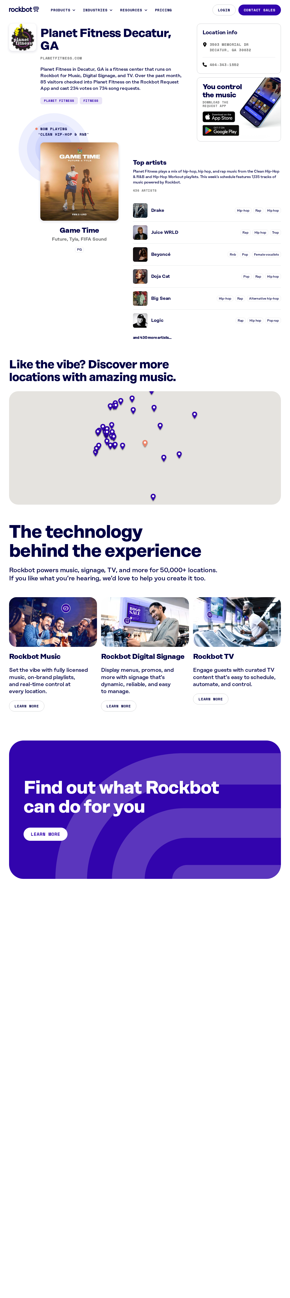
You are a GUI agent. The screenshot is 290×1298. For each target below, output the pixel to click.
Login (224, 10)
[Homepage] (24, 9)
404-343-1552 (224, 64)
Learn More (26, 706)
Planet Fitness (59, 100)
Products (60, 10)
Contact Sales (260, 10)
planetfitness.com (61, 58)
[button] (145, 444)
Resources (131, 10)
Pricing (163, 10)
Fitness (91, 100)
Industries (95, 10)
